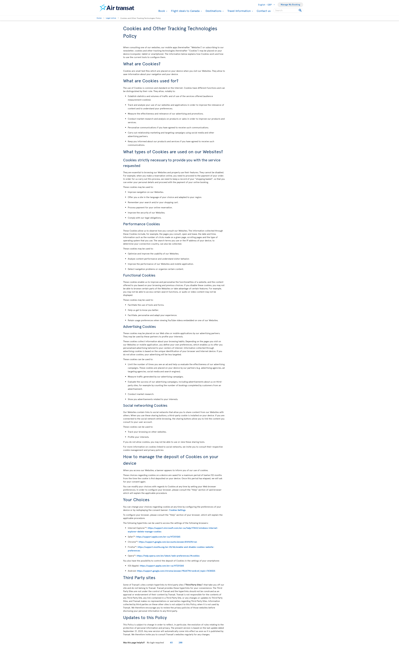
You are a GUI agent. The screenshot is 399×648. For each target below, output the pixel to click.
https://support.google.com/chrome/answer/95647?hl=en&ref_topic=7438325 (176, 570)
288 (180, 642)
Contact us (264, 11)
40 (171, 642)
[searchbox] (288, 10)
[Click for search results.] (300, 10)
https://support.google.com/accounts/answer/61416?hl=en (168, 541)
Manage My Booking (290, 4)
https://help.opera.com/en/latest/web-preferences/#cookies (168, 555)
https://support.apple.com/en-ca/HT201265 (158, 536)
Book (161, 10)
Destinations (213, 10)
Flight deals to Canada (184, 10)
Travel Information (238, 10)
